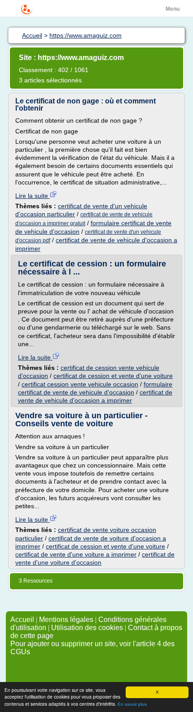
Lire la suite (32, 195)
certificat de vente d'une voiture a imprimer (75, 554)
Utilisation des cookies (87, 627)
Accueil (22, 619)
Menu (173, 9)
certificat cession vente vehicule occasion (80, 384)
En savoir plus (132, 704)
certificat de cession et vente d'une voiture (113, 375)
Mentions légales (66, 619)
